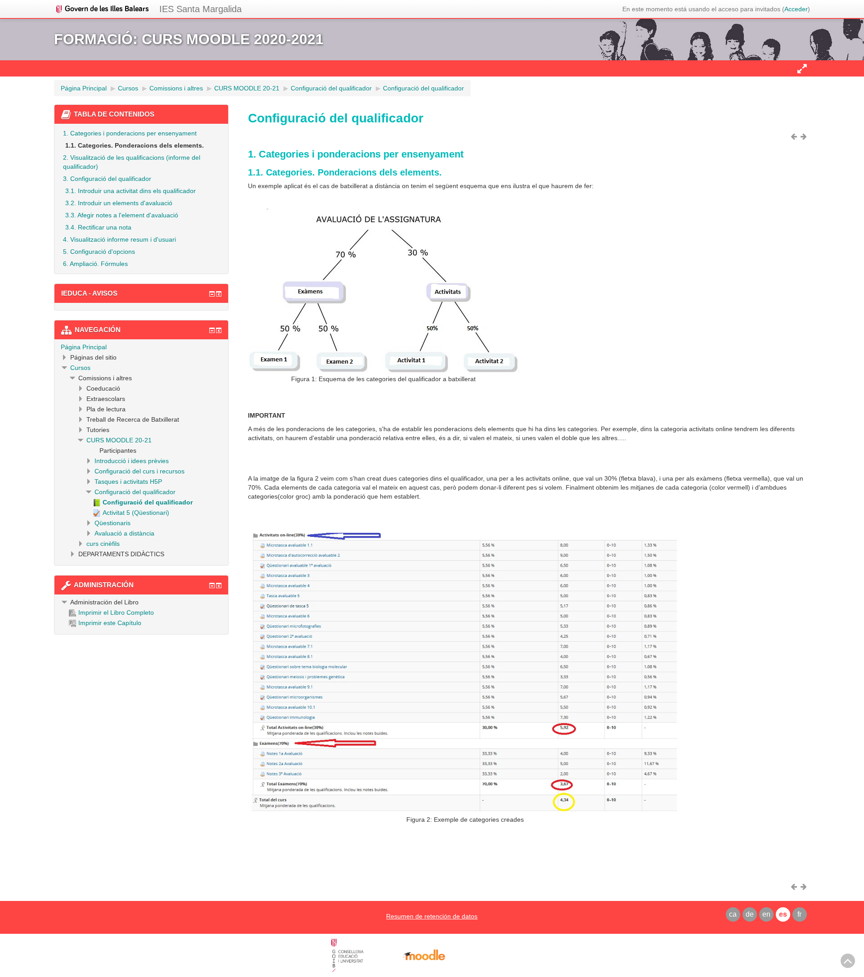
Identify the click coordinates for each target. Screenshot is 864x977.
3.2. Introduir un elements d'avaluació (118, 203)
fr (799, 914)
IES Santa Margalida (200, 9)
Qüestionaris (112, 523)
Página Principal (84, 347)
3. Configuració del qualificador (107, 178)
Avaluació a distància (124, 533)
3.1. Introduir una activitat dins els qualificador (130, 190)
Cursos (80, 367)
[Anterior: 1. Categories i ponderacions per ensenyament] (795, 136)
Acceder (796, 9)
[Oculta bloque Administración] (212, 585)
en (766, 914)
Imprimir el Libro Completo (116, 612)
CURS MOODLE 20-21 (119, 440)
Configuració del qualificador (135, 491)
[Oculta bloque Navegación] (212, 330)
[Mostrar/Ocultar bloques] (802, 68)
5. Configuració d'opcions (99, 251)
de (750, 914)
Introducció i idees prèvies (131, 460)
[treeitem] (141, 346)
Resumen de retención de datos (431, 916)
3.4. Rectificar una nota (98, 227)
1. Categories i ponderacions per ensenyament (130, 133)
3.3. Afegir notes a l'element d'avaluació (121, 215)
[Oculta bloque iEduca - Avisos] (212, 294)
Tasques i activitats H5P (128, 481)
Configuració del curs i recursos (139, 471)
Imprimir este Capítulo (109, 622)
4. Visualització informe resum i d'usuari (119, 239)
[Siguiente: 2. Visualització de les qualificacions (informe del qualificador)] (805, 136)
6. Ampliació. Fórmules (95, 263)
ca (733, 914)
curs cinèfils (103, 543)
